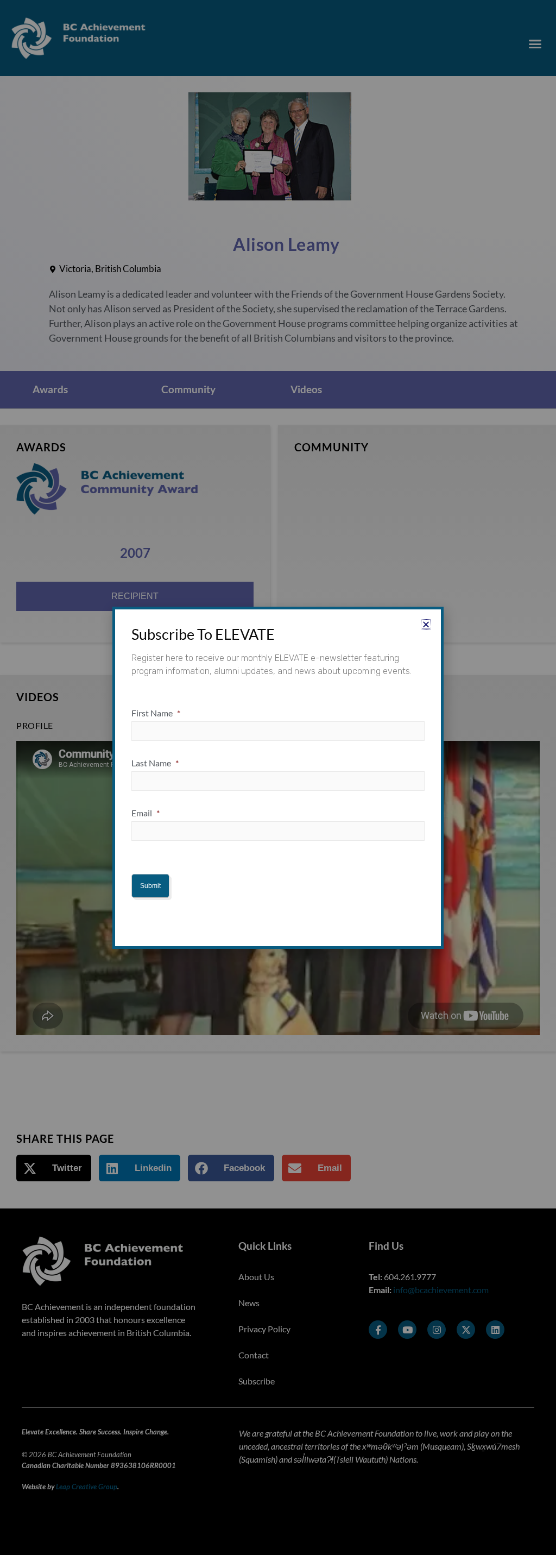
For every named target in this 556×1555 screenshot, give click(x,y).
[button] (426, 624)
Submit (150, 886)
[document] (278, 777)
